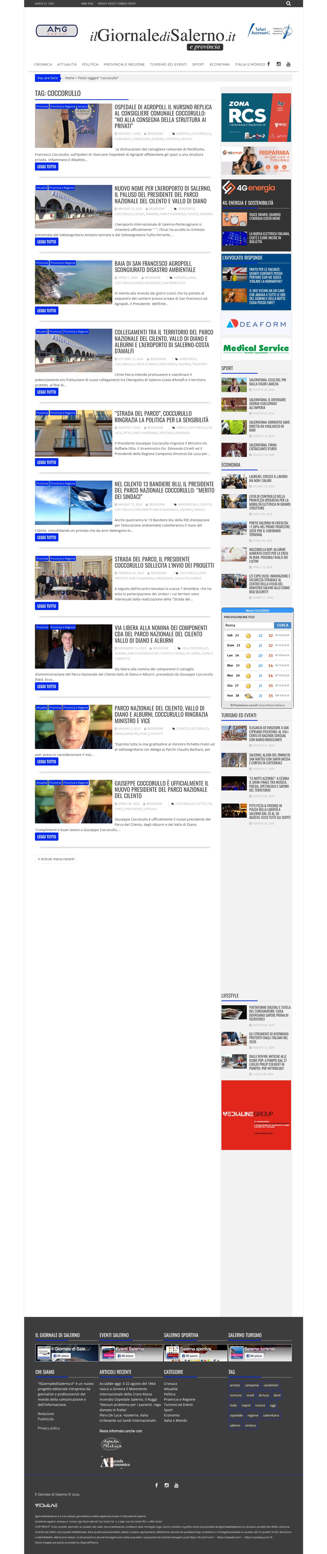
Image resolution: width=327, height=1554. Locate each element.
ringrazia (182, 433)
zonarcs (82, 106)
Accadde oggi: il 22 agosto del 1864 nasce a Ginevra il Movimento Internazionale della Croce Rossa (128, 1388)
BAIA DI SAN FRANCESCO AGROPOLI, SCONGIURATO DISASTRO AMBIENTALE (155, 266)
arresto (235, 1385)
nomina (120, 653)
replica (186, 139)
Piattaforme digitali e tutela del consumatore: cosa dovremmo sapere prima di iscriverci (270, 1013)
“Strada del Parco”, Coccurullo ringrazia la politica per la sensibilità (162, 416)
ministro (132, 734)
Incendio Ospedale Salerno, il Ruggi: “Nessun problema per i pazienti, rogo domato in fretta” (130, 1404)
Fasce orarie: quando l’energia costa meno (265, 216)
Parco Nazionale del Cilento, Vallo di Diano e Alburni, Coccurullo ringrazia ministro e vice (161, 714)
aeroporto (186, 209)
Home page (87, 3)
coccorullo (201, 134)
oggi (273, 1405)
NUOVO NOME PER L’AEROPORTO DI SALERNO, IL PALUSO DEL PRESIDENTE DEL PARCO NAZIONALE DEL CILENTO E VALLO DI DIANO (163, 194)
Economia (220, 64)
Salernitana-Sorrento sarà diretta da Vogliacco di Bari (269, 426)
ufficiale (150, 809)
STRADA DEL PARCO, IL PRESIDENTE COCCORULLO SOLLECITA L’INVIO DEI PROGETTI (164, 562)
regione (253, 1415)
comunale (123, 139)
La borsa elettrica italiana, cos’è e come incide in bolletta (269, 237)
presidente (164, 578)
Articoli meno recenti (57, 859)
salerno (206, 214)
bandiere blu (188, 504)
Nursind (158, 139)
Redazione (155, 134)
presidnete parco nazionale (156, 510)
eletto (201, 804)
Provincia (42, 106)
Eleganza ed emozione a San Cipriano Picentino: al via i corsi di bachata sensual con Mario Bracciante (269, 733)
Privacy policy (49, 1428)
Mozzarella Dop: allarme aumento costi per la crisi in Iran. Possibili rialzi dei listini (268, 555)
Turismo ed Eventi (168, 64)
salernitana (271, 1415)
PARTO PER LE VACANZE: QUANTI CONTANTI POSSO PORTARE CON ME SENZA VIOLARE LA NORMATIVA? (265, 275)
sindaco (250, 1425)
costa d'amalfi (146, 364)
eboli (277, 1395)
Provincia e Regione (124, 64)
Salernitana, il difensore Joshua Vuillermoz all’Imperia (267, 403)
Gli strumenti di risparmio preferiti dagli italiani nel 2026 (268, 1037)
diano (119, 734)
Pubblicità (46, 1419)
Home (69, 78)
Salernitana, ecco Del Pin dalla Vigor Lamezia (267, 381)
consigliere (141, 139)
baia (192, 278)
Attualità (67, 64)
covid (250, 1395)
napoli (246, 1405)
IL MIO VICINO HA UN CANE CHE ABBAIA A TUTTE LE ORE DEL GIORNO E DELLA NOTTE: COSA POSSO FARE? (267, 296)
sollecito (182, 578)
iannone (152, 214)
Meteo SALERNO (257, 610)
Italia (233, 1405)
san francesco (173, 283)
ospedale (173, 139)
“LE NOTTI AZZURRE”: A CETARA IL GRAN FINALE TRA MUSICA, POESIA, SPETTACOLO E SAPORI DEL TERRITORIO (269, 784)
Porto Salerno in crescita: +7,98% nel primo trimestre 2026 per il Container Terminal (269, 528)
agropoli (183, 134)
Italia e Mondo (250, 64)
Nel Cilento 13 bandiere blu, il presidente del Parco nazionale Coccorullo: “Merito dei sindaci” (164, 490)
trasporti (199, 364)
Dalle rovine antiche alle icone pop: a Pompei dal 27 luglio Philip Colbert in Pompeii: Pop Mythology (268, 1062)
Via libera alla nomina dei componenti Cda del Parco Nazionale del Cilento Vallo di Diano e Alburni (161, 633)
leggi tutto (46, 166)
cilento (205, 504)
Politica (90, 64)
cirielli (181, 428)
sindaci (199, 510)
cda (185, 648)
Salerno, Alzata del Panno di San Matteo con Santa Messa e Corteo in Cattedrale (269, 758)
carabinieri (271, 1385)
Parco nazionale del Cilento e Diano (156, 653)
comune (236, 1395)
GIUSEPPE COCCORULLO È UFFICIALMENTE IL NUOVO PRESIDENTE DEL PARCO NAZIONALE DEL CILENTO (162, 789)
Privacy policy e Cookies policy (117, 3)
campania (252, 1385)
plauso (192, 214)
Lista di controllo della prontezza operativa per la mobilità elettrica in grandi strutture (270, 502)
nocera (260, 1405)
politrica (167, 433)
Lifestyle (230, 995)
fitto (127, 433)
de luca (264, 1395)
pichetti (157, 734)
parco (144, 734)
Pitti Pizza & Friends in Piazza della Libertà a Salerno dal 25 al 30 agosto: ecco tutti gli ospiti (270, 811)
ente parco (168, 364)
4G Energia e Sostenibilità (247, 202)
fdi (210, 804)
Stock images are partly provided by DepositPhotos (66, 1542)
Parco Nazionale (173, 214)
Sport (198, 64)
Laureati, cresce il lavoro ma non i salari (268, 478)
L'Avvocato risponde (242, 257)
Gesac (139, 214)
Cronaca (43, 64)
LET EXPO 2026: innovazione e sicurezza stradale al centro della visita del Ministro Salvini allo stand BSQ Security (269, 583)
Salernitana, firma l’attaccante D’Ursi (263, 446)
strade (196, 578)
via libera (193, 653)
